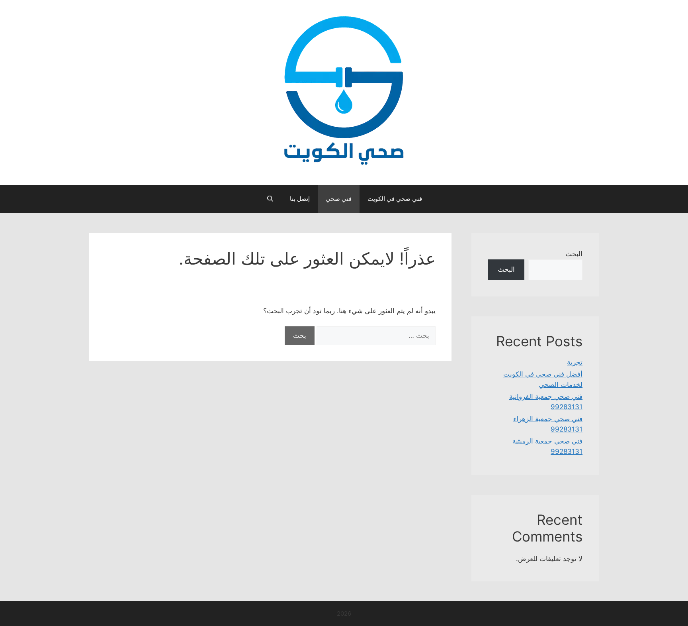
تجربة (574, 362)
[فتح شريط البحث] (269, 199)
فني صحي (339, 198)
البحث (573, 254)
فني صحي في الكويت (394, 198)
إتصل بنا (300, 198)
